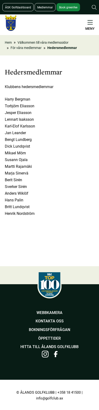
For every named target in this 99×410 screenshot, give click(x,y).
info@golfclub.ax (49, 398)
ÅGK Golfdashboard (18, 7)
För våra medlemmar (26, 47)
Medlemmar (45, 7)
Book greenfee (68, 7)
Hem (8, 42)
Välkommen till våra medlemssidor (43, 42)
